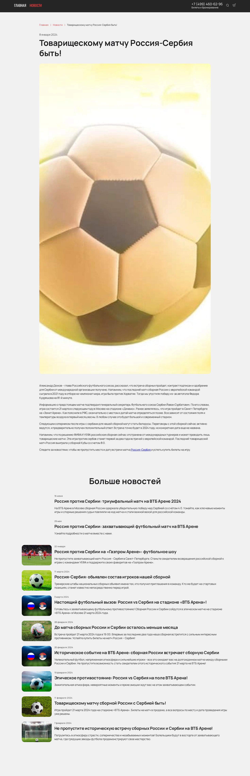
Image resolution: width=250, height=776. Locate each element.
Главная (20, 5)
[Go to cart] (234, 5)
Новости (36, 5)
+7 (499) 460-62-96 (207, 4)
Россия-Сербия (140, 450)
